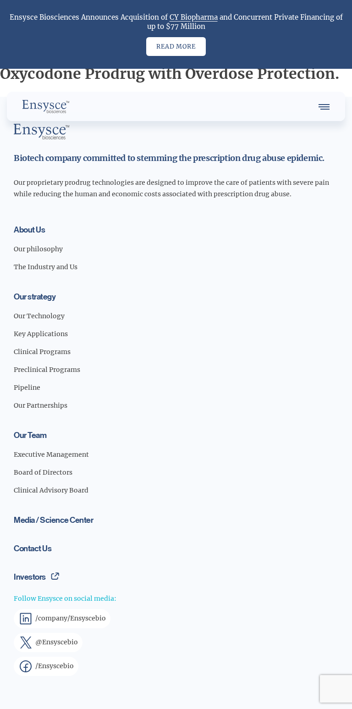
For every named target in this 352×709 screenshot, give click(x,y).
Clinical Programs (42, 352)
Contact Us (32, 548)
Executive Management (51, 454)
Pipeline (27, 387)
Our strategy (34, 296)
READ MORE (175, 46)
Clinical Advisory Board (51, 490)
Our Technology (39, 316)
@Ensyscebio (56, 642)
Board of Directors (43, 472)
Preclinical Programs (47, 370)
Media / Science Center (53, 519)
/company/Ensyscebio (70, 618)
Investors (30, 576)
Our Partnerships (40, 405)
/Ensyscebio (54, 666)
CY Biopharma (194, 17)
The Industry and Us (45, 267)
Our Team (30, 434)
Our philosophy (38, 249)
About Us (29, 229)
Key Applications (41, 334)
